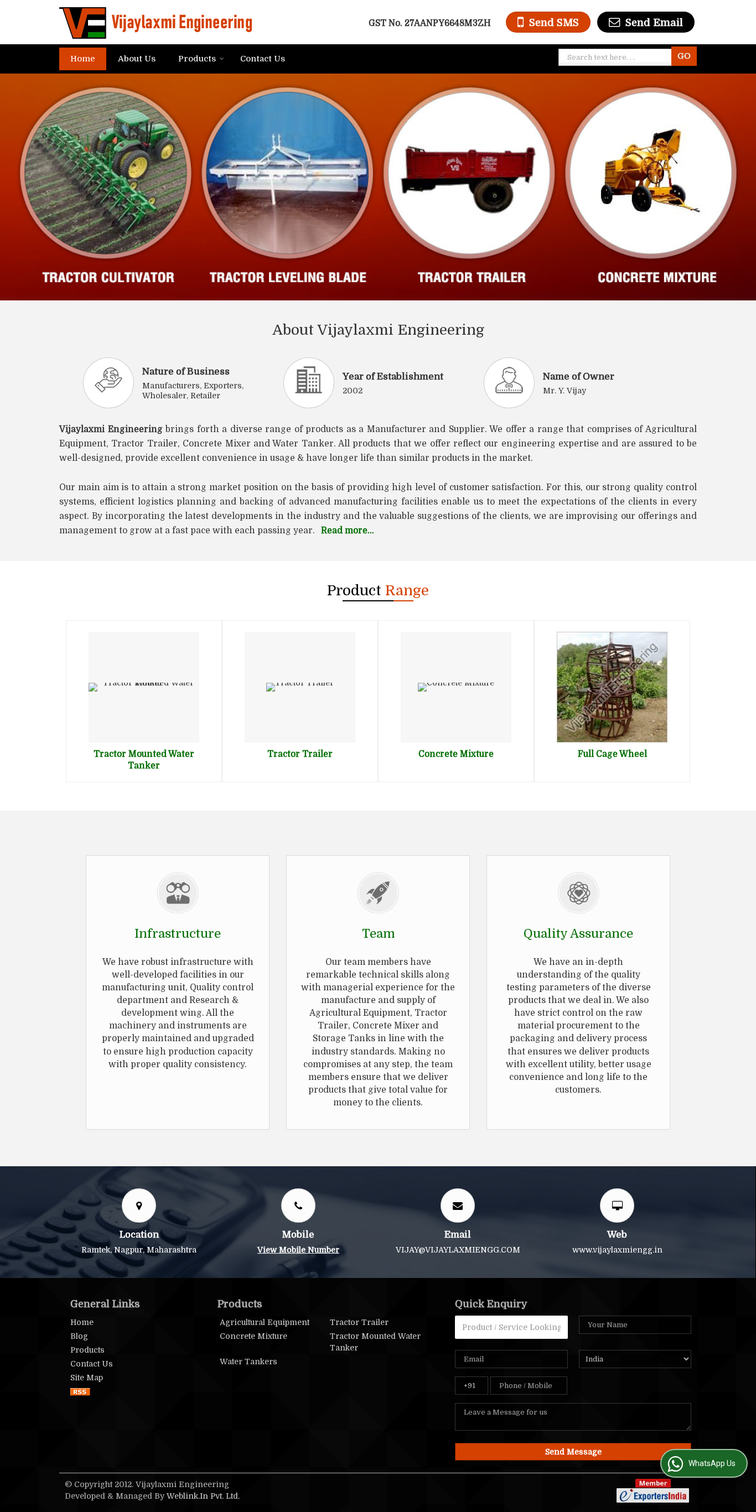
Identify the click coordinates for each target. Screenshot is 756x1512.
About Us (137, 59)
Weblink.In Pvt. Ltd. (203, 1496)
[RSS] (80, 1391)
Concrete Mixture (456, 754)
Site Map (86, 1377)
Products (197, 59)
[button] (298, 1249)
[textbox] (617, 57)
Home (82, 59)
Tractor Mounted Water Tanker (375, 1342)
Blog (79, 1336)
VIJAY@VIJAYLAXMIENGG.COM (458, 1249)
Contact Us (262, 59)
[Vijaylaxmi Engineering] (155, 22)
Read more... (347, 531)
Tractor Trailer (300, 754)
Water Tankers (248, 1361)
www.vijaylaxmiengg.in (617, 1249)
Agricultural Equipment (264, 1322)
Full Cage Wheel (612, 754)
